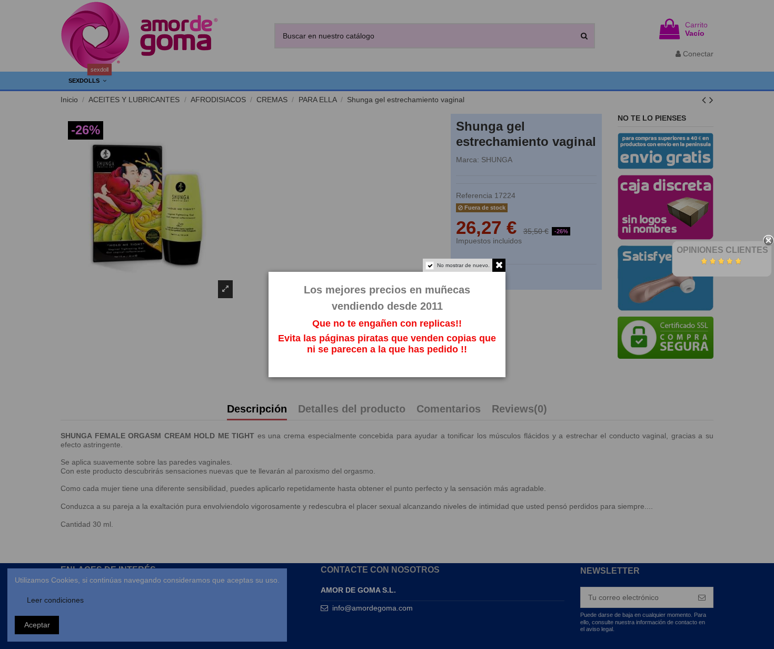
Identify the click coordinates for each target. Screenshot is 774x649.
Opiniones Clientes (722, 249)
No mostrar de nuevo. (463, 265)
